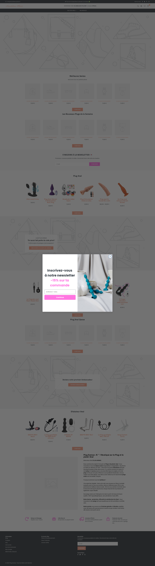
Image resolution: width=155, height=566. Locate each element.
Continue (60, 297)
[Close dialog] (110, 256)
